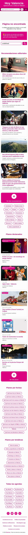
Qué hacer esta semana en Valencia (14, 403)
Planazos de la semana (19, 526)
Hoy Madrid (8, 489)
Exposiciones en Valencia (14, 462)
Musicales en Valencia (14, 452)
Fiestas (19, 216)
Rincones (8, 223)
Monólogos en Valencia (14, 455)
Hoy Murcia (9, 506)
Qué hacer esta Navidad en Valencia (14, 432)
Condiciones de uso (8, 519)
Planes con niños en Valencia (14, 473)
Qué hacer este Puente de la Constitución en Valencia (14, 428)
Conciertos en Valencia (14, 459)
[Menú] (25, 9)
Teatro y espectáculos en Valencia (14, 448)
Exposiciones (10, 216)
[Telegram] (12, 513)
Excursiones (19, 212)
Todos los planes (14, 445)
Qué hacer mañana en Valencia (14, 396)
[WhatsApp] (8, 513)
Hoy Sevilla (19, 492)
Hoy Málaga (9, 503)
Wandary (8, 532)
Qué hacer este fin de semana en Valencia (14, 400)
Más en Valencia (10, 219)
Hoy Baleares (19, 496)
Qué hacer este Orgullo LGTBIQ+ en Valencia (14, 424)
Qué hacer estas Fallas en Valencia (14, 414)
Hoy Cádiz (18, 506)
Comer (6, 209)
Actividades (8, 206)
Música (20, 219)
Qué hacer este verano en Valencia (14, 420)
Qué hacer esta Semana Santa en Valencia (14, 417)
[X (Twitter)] (19, 513)
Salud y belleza (18, 223)
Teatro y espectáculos (14, 226)
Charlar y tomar (18, 206)
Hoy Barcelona (18, 489)
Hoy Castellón (9, 499)
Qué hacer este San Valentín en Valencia (14, 410)
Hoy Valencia (9, 492)
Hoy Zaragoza (9, 496)
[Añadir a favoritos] (25, 59)
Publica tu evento (7, 526)
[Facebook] (16, 513)
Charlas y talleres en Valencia (14, 469)
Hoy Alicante (19, 499)
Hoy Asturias (19, 503)
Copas (21, 209)
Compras (14, 209)
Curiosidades (9, 212)
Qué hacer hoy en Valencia (14, 393)
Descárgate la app (21, 522)
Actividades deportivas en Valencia (14, 466)
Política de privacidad (20, 519)
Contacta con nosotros (14, 529)
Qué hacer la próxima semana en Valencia (14, 407)
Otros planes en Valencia (14, 476)
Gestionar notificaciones (9, 522)
